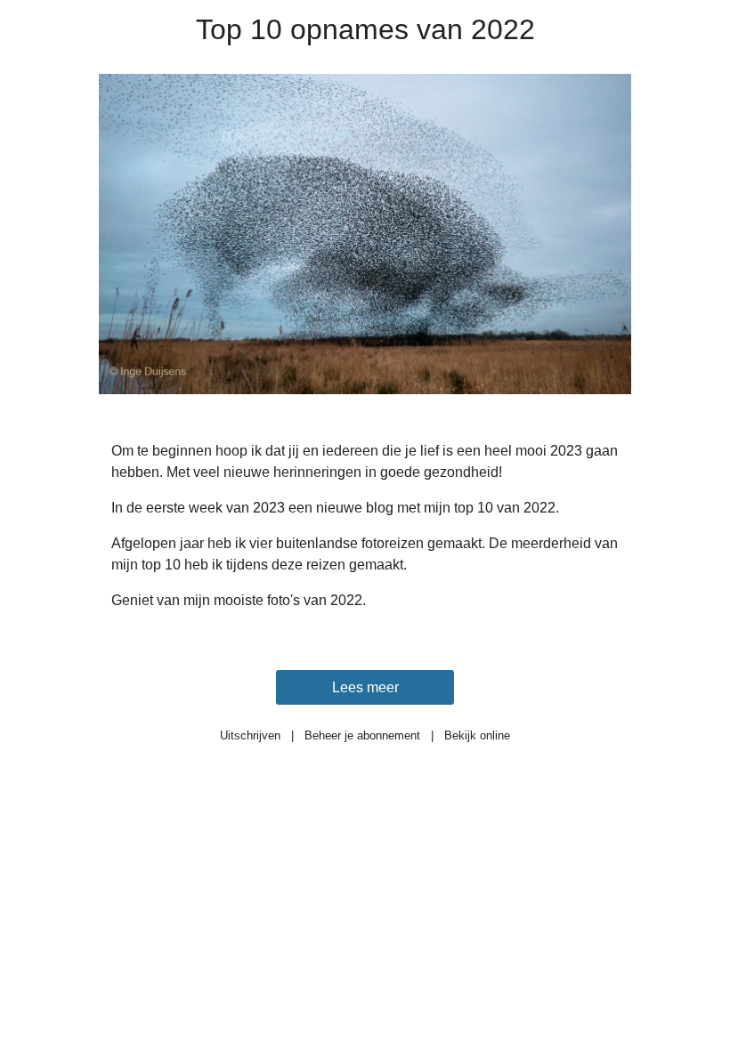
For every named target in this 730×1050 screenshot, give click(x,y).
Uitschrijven (250, 735)
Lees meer (365, 687)
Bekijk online (477, 735)
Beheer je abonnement (362, 735)
